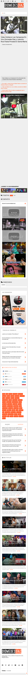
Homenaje (15, 393)
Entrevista (8, 398)
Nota (7, 393)
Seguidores (9, 402)
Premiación (7, 412)
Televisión (17, 398)
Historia (12, 398)
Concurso (4, 416)
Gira (3, 412)
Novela (20, 402)
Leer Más (14, 476)
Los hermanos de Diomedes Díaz (12, 489)
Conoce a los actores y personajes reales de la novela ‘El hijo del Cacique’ (13, 543)
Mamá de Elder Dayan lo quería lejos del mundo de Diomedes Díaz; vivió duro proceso (13, 599)
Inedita (19, 414)
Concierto (20, 400)
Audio (20, 406)
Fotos (3, 398)
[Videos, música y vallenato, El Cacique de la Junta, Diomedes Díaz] (14, 7)
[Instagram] (6, 1)
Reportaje (4, 404)
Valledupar (16, 406)
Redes (20, 408)
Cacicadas (10, 408)
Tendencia (9, 404)
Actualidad (15, 404)
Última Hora (13, 412)
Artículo (10, 393)
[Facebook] (3, 1)
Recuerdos (20, 393)
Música (8, 396)
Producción (15, 400)
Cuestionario (10, 414)
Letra (17, 410)
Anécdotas (22, 396)
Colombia (21, 410)
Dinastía (12, 396)
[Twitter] (8, 1)
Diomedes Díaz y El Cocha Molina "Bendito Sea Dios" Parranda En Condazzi (13, 226)
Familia (10, 400)
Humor (15, 414)
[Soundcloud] (15, 1)
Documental (4, 408)
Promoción (19, 412)
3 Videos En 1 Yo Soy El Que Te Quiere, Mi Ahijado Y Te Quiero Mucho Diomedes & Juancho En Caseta (13, 238)
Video (3, 393)
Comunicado (5, 400)
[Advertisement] (14, 9)
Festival (19, 404)
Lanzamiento (15, 402)
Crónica (4, 402)
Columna (4, 410)
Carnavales (4, 414)
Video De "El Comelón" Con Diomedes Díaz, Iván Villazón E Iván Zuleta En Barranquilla (13, 262)
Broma (3, 418)
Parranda (4, 406)
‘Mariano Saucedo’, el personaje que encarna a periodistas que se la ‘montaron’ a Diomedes (13, 561)
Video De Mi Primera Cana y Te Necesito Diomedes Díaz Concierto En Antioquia (13, 250)
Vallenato (9, 410)
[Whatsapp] (10, 1)
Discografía (16, 408)
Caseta (13, 410)
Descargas (21, 416)
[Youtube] (12, 1)
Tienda (11, 416)
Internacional (10, 406)
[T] (1, 1)
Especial (4, 396)
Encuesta (16, 416)
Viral (8, 416)
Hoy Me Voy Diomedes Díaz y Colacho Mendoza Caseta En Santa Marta (12, 215)
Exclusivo (17, 396)
